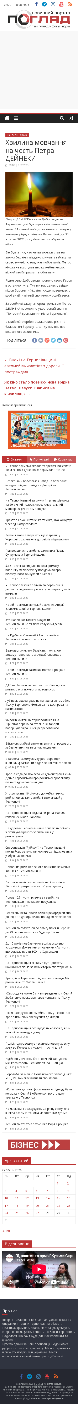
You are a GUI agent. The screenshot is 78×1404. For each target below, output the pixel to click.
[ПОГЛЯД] (7, 118)
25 (17, 1213)
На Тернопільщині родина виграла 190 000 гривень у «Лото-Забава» (35, 815)
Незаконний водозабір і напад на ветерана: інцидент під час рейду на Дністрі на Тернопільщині (36, 485)
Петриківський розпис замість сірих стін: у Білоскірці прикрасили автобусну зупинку (35, 884)
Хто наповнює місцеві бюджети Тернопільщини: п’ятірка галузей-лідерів (33, 622)
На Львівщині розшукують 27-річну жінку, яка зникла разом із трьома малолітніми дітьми (37, 1111)
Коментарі (65, 459)
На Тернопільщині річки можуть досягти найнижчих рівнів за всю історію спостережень (38, 965)
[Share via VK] (40, 340)
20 (37, 1206)
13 (37, 1198)
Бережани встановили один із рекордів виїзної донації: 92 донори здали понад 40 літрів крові (38, 915)
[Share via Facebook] (34, 340)
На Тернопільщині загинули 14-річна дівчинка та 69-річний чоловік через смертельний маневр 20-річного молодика (37, 504)
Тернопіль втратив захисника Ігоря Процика (36, 1124)
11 (17, 1198)
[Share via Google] (47, 340)
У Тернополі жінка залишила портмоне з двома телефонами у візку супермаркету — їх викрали (37, 589)
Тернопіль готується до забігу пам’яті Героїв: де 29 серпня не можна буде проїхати (37, 930)
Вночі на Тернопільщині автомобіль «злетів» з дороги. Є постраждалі (34, 365)
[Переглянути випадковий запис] (71, 118)
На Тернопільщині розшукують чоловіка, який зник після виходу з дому (37, 1030)
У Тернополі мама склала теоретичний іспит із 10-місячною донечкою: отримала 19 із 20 (38, 468)
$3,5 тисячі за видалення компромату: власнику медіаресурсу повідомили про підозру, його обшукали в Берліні (33, 570)
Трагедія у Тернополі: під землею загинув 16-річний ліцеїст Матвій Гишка (37, 980)
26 (27, 1213)
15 (58, 1198)
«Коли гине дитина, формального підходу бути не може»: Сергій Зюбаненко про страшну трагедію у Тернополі (38, 1093)
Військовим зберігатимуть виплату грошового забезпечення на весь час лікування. (38, 745)
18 (17, 1206)
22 (58, 1206)
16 (68, 1198)
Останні (16, 459)
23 (68, 1206)
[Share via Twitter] (53, 340)
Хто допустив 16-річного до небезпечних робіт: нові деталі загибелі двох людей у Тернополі (34, 797)
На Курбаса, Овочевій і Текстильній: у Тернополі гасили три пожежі (32, 637)
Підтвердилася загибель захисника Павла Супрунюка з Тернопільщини (34, 553)
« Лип (6, 1231)
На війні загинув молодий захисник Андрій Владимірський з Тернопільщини (34, 607)
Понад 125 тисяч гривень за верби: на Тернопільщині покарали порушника (32, 899)
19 (27, 1206)
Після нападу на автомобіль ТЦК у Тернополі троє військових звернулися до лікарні (37, 1015)
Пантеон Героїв (17, 135)
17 (6, 1206)
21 (48, 1206)
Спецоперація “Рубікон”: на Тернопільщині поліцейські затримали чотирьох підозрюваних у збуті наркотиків (38, 851)
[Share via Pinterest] (65, 340)
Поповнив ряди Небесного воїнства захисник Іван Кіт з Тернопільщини (37, 869)
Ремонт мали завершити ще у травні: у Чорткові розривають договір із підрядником (37, 537)
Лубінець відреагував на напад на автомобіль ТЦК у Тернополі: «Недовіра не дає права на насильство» (37, 705)
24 (6, 1213)
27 (37, 1213)
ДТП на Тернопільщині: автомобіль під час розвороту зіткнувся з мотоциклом (35, 687)
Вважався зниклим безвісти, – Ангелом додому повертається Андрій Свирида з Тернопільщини (33, 654)
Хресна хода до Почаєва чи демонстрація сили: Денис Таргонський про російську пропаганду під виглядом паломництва (38, 778)
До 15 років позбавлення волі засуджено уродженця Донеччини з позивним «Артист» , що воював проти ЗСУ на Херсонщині (37, 947)
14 (48, 1198)
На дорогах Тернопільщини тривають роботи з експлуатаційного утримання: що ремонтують (37, 832)
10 (6, 1198)
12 (27, 1198)
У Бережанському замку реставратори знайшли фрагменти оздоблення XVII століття (38, 761)
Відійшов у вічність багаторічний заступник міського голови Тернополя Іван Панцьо (36, 1061)
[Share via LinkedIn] (59, 340)
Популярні (41, 459)
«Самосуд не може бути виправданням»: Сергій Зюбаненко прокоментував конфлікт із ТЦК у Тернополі (38, 997)
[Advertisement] (39, 70)
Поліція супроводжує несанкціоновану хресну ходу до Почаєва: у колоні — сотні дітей (37, 1046)
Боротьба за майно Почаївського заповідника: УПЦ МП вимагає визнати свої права (38, 1076)
